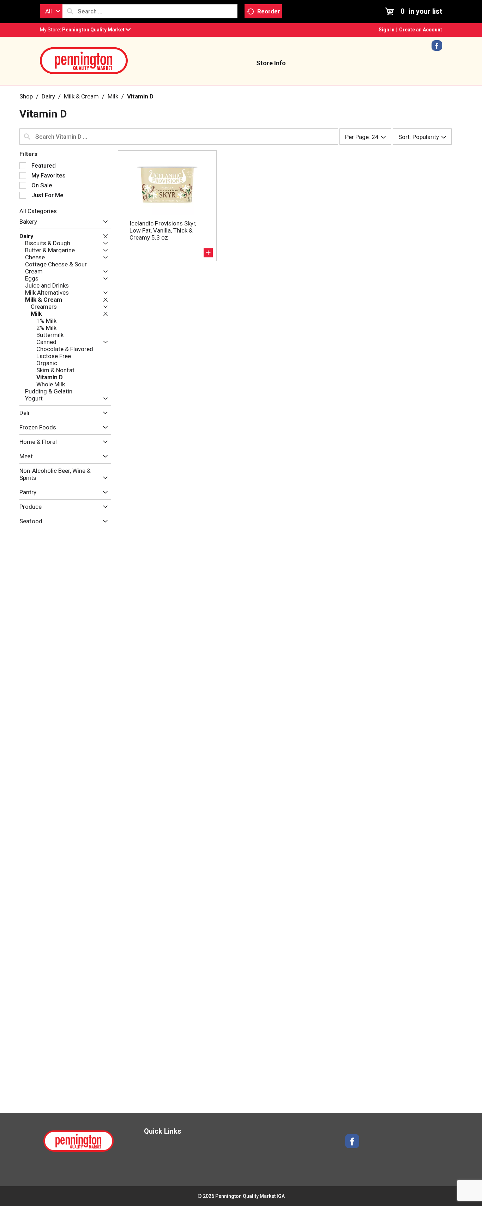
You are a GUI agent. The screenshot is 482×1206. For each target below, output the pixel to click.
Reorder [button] (268, 11)
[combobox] (51, 11)
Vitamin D (140, 96)
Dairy (48, 96)
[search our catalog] (70, 11)
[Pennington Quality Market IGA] (84, 60)
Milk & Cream (81, 96)
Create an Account (420, 29)
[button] (96, 29)
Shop (26, 96)
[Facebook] (437, 48)
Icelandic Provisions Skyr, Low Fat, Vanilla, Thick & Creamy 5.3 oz (162, 230)
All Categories (38, 211)
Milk (113, 96)
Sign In (386, 29)
